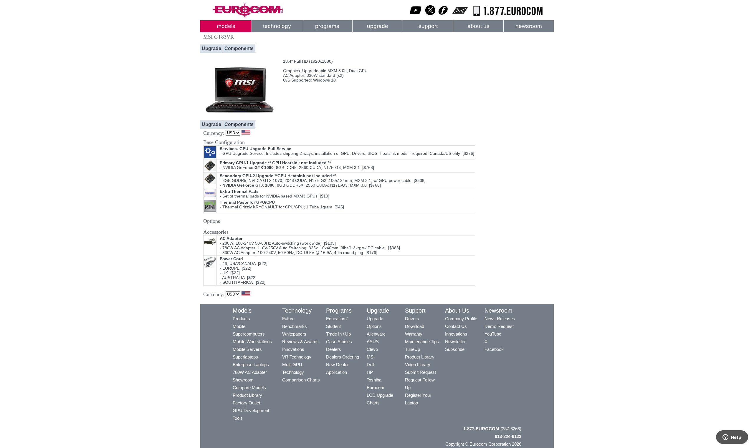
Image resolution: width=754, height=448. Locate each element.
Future (288, 318)
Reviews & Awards (300, 341)
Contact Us (456, 326)
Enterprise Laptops (251, 364)
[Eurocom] (247, 16)
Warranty (413, 333)
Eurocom (375, 387)
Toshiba (374, 379)
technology (277, 26)
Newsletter (455, 341)
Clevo (372, 349)
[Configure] (240, 116)
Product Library (247, 395)
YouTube (493, 333)
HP (370, 372)
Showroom (243, 379)
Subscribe (454, 349)
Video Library (417, 364)
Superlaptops (245, 356)
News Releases (500, 318)
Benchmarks (294, 326)
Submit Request (420, 372)
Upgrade (211, 48)
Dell (370, 364)
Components (239, 48)
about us (478, 26)
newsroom (528, 26)
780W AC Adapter (250, 372)
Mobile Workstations (252, 341)
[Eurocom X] (430, 16)
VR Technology (296, 356)
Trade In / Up (338, 333)
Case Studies (339, 341)
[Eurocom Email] (459, 16)
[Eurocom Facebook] (443, 16)
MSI (371, 356)
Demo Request (499, 326)
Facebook (494, 349)
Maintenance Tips (422, 341)
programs (327, 26)
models (226, 26)
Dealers (333, 349)
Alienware (376, 333)
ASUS (373, 341)
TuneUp (412, 349)
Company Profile (461, 318)
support (428, 26)
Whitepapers (294, 333)
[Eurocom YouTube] (416, 16)
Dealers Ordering (342, 356)
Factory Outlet (246, 402)
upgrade (377, 26)
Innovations (293, 349)
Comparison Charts (301, 379)
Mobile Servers (247, 349)
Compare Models (249, 387)
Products (241, 318)
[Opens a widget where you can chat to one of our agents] (732, 437)
